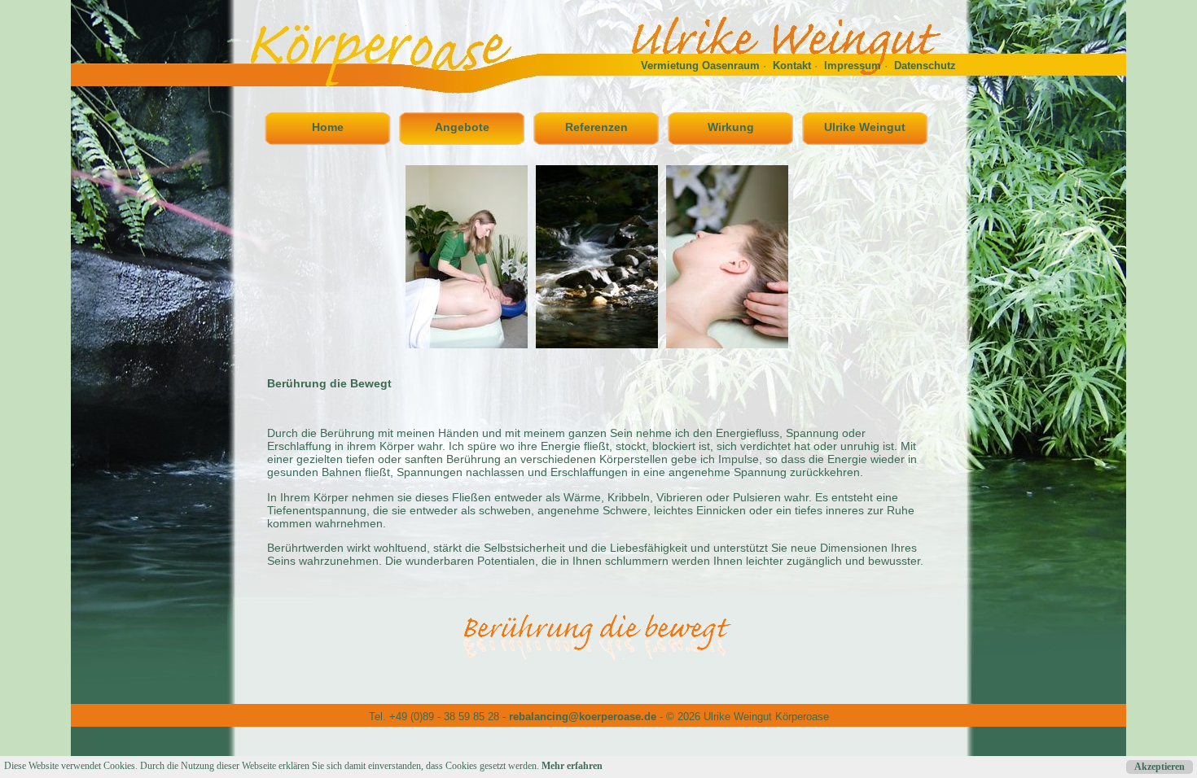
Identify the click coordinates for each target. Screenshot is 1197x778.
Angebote (462, 126)
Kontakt (792, 65)
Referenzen (596, 126)
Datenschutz (925, 65)
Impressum (852, 65)
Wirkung (731, 126)
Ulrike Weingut (864, 126)
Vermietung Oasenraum (700, 65)
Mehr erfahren (572, 765)
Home (328, 126)
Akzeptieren (1159, 766)
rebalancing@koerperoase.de (582, 716)
